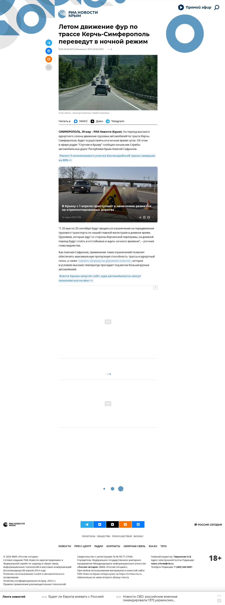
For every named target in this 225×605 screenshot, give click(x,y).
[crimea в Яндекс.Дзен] (112, 524)
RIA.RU (153, 547)
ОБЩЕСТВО (103, 536)
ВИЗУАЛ (138, 536)
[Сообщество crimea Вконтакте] (99, 524)
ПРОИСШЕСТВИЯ (122, 536)
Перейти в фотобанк (101, 113)
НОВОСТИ (64, 547)
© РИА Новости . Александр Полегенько (75, 113)
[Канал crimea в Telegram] (87, 524)
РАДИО (98, 547)
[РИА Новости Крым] (78, 14)
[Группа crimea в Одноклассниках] (125, 524)
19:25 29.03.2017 (66, 49)
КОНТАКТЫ (113, 547)
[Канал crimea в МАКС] (138, 524)
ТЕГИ (163, 547)
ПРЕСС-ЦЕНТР (82, 547)
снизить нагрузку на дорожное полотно (104, 261)
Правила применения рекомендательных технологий (34, 584)
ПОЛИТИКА (88, 536)
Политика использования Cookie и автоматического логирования (33, 576)
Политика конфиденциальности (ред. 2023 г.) (29, 581)
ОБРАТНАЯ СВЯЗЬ (134, 547)
